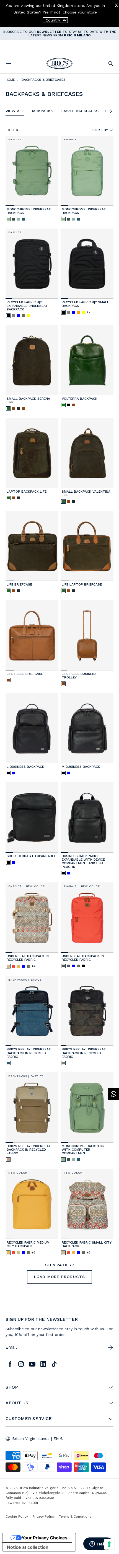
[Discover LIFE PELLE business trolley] (87, 635)
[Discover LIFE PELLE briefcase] (32, 635)
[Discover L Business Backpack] (32, 728)
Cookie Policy (17, 1516)
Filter (12, 130)
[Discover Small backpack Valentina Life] (87, 453)
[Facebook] (10, 1364)
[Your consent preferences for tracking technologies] (109, 1544)
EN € (58, 1438)
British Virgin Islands (31, 1438)
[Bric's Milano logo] (59, 63)
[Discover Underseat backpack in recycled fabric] (87, 917)
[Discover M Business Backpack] (87, 728)
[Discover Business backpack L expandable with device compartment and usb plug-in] (87, 817)
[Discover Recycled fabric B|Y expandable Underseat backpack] (32, 264)
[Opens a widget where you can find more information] (98, 1544)
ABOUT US (17, 1402)
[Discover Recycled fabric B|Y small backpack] (87, 264)
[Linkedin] (43, 1364)
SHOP (12, 1387)
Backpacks (41, 111)
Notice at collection (27, 1547)
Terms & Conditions (75, 1516)
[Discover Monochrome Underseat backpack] (32, 171)
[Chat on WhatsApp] (113, 1094)
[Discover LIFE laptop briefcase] (87, 546)
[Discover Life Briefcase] (32, 546)
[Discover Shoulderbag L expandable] (32, 817)
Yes (46, 12)
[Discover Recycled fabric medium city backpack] (32, 1204)
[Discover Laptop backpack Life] (32, 453)
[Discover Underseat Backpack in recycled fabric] (32, 917)
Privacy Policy (43, 1516)
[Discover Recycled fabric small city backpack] (87, 1204)
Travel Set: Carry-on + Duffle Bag (34, 33)
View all (15, 111)
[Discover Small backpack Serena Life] (32, 360)
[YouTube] (32, 1364)
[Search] (110, 63)
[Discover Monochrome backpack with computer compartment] (87, 1107)
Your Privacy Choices (45, 1537)
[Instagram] (21, 1364)
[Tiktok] (54, 1364)
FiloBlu (32, 1503)
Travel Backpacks (79, 111)
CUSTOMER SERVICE (29, 1418)
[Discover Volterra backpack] (87, 360)
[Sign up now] (110, 1347)
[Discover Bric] (32, 1011)
